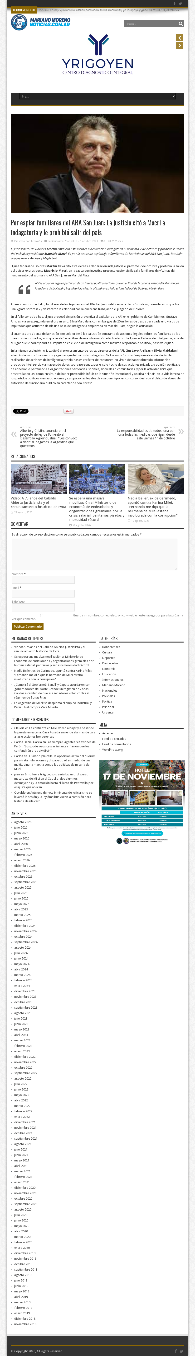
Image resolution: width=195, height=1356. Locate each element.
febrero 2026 (23, 855)
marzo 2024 (22, 975)
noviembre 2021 (25, 1127)
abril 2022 (21, 1100)
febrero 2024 (23, 980)
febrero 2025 (23, 920)
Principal (69, 241)
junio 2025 (21, 898)
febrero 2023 (23, 1046)
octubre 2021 (23, 1133)
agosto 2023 (22, 1013)
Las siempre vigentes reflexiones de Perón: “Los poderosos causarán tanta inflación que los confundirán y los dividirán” (55, 746)
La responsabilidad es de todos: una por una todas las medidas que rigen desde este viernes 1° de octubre (146, 433)
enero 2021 (22, 1182)
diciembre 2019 (24, 1253)
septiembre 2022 (25, 1073)
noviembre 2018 (25, 1324)
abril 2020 (21, 1231)
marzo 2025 (22, 915)
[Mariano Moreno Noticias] (40, 27)
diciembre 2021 (24, 1122)
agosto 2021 (22, 1144)
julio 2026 (20, 827)
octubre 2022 (23, 1067)
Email (15, 588)
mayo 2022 (21, 1095)
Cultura (107, 652)
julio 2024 (20, 953)
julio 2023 (20, 1018)
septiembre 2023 (25, 1007)
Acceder (107, 733)
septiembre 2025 (25, 882)
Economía (109, 669)
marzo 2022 (22, 1106)
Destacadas (110, 663)
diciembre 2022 (24, 1056)
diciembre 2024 (24, 925)
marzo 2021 (22, 1171)
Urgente (107, 712)
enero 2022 (22, 1116)
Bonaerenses (111, 647)
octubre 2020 (23, 1198)
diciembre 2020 (24, 1187)
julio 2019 (20, 1280)
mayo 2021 (21, 1160)
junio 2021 (21, 1155)
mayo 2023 (21, 1029)
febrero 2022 (23, 1111)
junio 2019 (21, 1286)
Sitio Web (18, 601)
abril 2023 (21, 1035)
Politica (107, 701)
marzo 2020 (22, 1237)
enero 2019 (22, 1313)
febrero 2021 (23, 1177)
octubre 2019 (23, 1264)
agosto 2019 (22, 1275)
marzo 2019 (22, 1302)
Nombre (17, 574)
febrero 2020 (23, 1242)
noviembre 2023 (25, 996)
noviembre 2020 (25, 1193)
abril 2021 (21, 1166)
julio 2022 (20, 1084)
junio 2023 (21, 1024)
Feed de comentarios (116, 744)
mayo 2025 (21, 904)
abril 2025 (21, 909)
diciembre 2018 (24, 1318)
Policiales (108, 696)
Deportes (108, 658)
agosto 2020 (22, 1209)
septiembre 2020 (25, 1204)
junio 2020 (21, 1220)
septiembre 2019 (25, 1269)
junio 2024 (21, 958)
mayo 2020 (21, 1226)
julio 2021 (20, 1149)
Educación (109, 674)
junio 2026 (21, 833)
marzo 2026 (22, 849)
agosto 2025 (22, 887)
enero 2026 (22, 860)
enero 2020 (22, 1247)
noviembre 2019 (25, 1258)
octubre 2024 (23, 936)
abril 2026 (21, 844)
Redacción (36, 241)
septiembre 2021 (25, 1138)
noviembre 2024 (25, 931)
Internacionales (112, 679)
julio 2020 (20, 1215)
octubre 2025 (23, 876)
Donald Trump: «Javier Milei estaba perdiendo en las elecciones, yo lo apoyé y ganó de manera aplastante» (109, 10)
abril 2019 (21, 1297)
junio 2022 (21, 1089)
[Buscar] (180, 23)
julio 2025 (20, 893)
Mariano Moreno (113, 685)
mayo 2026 (21, 838)
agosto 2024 (22, 947)
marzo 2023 (22, 1040)
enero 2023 (22, 1051)
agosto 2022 (22, 1078)
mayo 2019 (21, 1291)
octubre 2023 (23, 1002)
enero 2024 (22, 986)
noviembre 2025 (25, 871)
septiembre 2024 (25, 942)
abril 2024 (21, 969)
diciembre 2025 (24, 865)
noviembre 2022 (25, 1062)
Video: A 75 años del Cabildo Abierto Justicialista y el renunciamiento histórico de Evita (38, 502)
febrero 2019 (23, 1307)
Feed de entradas (114, 739)
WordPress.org (112, 749)
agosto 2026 (22, 822)
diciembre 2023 (24, 991)
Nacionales (57, 241)
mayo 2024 (21, 964)
